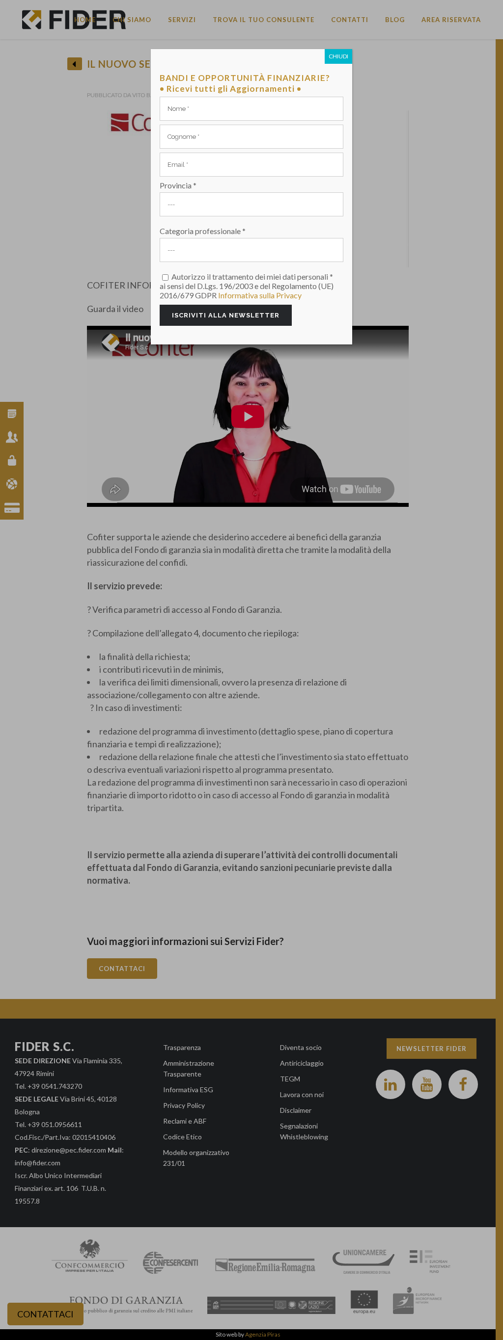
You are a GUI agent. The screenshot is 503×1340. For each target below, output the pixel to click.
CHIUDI (338, 56)
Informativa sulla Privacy (260, 295)
